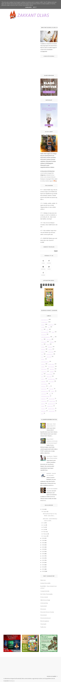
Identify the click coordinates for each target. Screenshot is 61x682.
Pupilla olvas (43, 627)
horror (42, 366)
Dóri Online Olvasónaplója (46, 594)
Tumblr (43, 263)
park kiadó (43, 411)
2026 (43, 509)
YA (53, 337)
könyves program (45, 361)
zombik (42, 406)
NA (49, 386)
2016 (47, 329)
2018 (43, 553)
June (44, 525)
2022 (43, 544)
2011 (42, 413)
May (44, 527)
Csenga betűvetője (44, 591)
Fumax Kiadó (43, 401)
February (45, 533)
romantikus (50, 324)
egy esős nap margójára (52, 488)
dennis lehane (49, 374)
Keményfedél (43, 606)
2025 (43, 538)
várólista (52, 342)
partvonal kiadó (44, 391)
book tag (43, 403)
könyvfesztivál (44, 384)
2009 (42, 376)
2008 (42, 374)
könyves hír (43, 389)
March (44, 531)
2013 (42, 339)
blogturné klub (44, 319)
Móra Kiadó (48, 376)
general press (51, 364)
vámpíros (52, 371)
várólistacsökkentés (45, 337)
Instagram (43, 269)
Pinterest (49, 263)
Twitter (49, 269)
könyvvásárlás (51, 366)
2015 (42, 329)
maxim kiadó (43, 342)
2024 (43, 540)
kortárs (42, 347)
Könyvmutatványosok (45, 618)
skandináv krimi (51, 379)
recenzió (43, 349)
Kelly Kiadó (51, 381)
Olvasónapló (43, 624)
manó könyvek (49, 354)
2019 (43, 551)
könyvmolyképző (44, 332)
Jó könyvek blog (44, 603)
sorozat (42, 324)
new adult (52, 369)
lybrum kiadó (51, 411)
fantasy (42, 359)
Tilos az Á (43, 408)
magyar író (43, 334)
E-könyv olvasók (44, 597)
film (42, 344)
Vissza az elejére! (52, 676)
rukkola (43, 364)
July (44, 522)
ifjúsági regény (44, 322)
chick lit (43, 379)
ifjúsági (42, 327)
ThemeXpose (11, 680)
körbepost (43, 381)
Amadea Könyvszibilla (45, 583)
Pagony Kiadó (52, 401)
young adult (43, 371)
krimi (53, 332)
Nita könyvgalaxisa (44, 621)
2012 (43, 567)
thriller (50, 349)
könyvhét (51, 389)
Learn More (28, 7)
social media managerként (47, 173)
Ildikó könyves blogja (45, 600)
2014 (49, 327)
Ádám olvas (43, 580)
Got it (34, 7)
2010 (42, 354)
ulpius (47, 344)
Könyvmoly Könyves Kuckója (47, 612)
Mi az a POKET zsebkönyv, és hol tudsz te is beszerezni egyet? (52, 441)
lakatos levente (51, 408)
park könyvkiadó (51, 403)
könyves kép (43, 369)
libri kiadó (48, 339)
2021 (43, 547)
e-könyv (52, 391)
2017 (43, 556)
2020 (43, 549)
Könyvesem (43, 609)
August (45, 511)
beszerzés (50, 347)
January (45, 536)
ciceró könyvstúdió (45, 396)
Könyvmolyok (43, 615)
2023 (43, 542)
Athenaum (43, 386)
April (44, 529)
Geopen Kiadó (50, 406)
